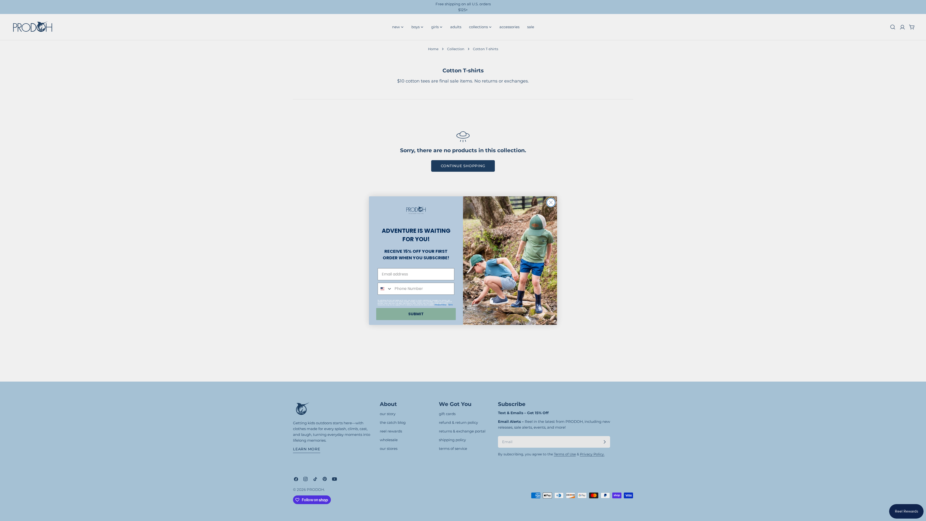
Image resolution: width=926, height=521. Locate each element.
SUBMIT (416, 314)
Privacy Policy (440, 305)
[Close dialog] (551, 202)
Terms (450, 305)
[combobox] (385, 289)
